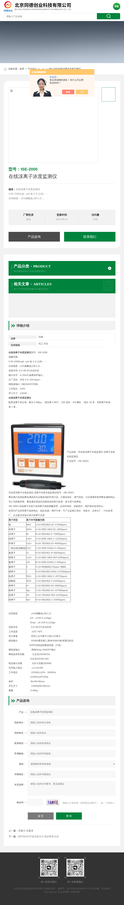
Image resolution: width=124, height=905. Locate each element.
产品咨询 (34, 237)
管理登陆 (75, 892)
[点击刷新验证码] (52, 802)
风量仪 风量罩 (25, 830)
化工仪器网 (63, 892)
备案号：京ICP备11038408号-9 (73, 888)
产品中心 (32, 68)
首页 (22, 68)
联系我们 (89, 237)
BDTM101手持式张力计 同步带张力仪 (38, 836)
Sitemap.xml (50, 892)
